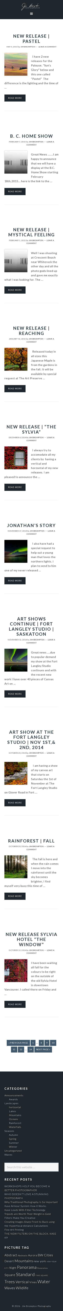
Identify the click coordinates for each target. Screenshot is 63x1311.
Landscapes (11, 1103)
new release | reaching (31, 331)
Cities (48, 1255)
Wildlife (22, 1288)
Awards (13, 1099)
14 (31, 1049)
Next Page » (43, 1049)
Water (43, 1281)
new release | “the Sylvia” (31, 429)
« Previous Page (18, 1042)
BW (40, 1255)
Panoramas (42, 1268)
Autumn (13, 1134)
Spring (12, 1138)
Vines (33, 1282)
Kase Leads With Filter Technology (24, 1209)
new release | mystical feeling (31, 232)
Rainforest (15, 1122)
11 (15, 1049)
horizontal (15, 1107)
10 (54, 1042)
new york (40, 1261)
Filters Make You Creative (19, 1217)
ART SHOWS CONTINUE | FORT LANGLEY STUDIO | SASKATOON (31, 626)
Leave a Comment (48, 47)
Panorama (27, 1267)
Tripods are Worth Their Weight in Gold (27, 1213)
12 (22, 1049)
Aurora (32, 1255)
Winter (13, 1146)
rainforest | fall (31, 840)
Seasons (9, 1130)
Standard (25, 1274)
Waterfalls (15, 1126)
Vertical (22, 1282)
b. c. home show (31, 136)
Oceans (13, 1119)
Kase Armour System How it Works (25, 1205)
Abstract (10, 1255)
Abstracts (23, 1255)
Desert (9, 1261)
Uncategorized (13, 1150)
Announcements (13, 1095)
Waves (8, 1154)
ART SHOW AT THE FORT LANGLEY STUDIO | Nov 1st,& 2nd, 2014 (31, 739)
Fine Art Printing (14, 1229)
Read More (15, 97)
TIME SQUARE (41, 1275)
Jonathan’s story (31, 525)
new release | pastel (31, 38)
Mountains (15, 1115)
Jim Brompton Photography (31, 7)
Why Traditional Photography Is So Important (31, 1202)
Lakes (12, 1111)
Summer (14, 1142)
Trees (9, 1281)
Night (12, 1267)
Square (9, 1275)
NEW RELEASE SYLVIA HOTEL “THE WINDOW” (31, 939)
